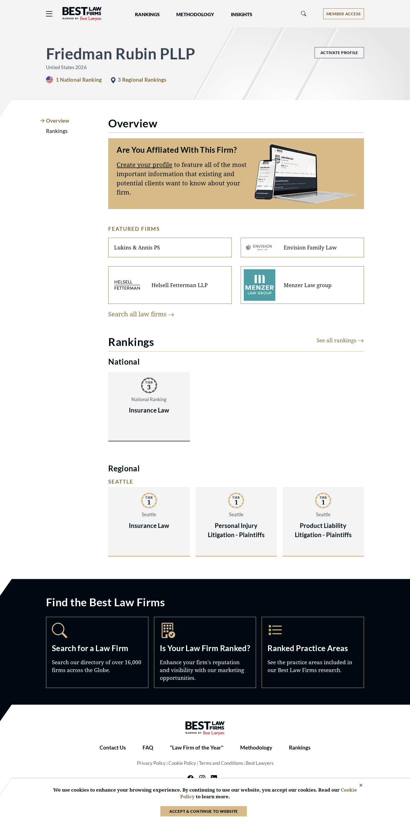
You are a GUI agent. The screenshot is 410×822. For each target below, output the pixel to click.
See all (337, 340)
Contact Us (113, 748)
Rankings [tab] (56, 131)
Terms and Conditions (221, 763)
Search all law (138, 314)
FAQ (148, 748)
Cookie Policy (182, 763)
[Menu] (49, 13)
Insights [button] (241, 14)
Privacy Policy (151, 763)
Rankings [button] (147, 14)
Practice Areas (313, 652)
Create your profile (144, 164)
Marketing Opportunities (205, 652)
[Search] (304, 14)
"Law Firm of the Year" (196, 748)
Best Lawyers (259, 763)
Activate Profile (339, 52)
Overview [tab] (57, 121)
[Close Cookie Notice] (357, 785)
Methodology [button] (195, 14)
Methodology (256, 748)
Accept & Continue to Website (203, 811)
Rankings (299, 748)
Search (97, 652)
